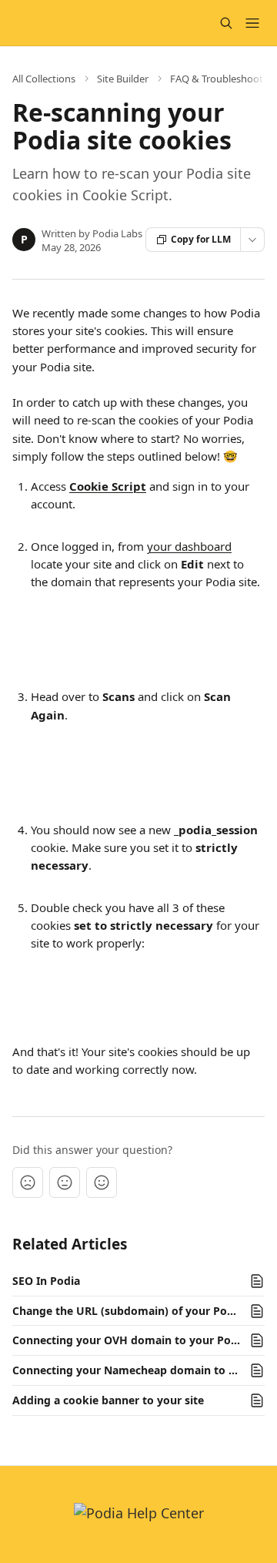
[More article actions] (252, 239)
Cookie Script (107, 486)
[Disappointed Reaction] (27, 1182)
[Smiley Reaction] (101, 1182)
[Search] (226, 23)
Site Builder (123, 79)
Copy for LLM (201, 239)
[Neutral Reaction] (64, 1182)
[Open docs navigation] (252, 23)
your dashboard (189, 546)
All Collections (43, 79)
